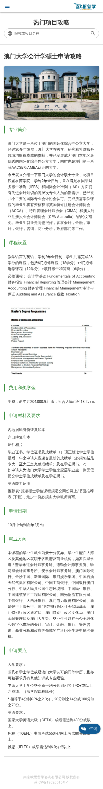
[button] (7, 6)
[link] (85, 6)
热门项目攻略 (52, 22)
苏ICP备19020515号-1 (51, 782)
